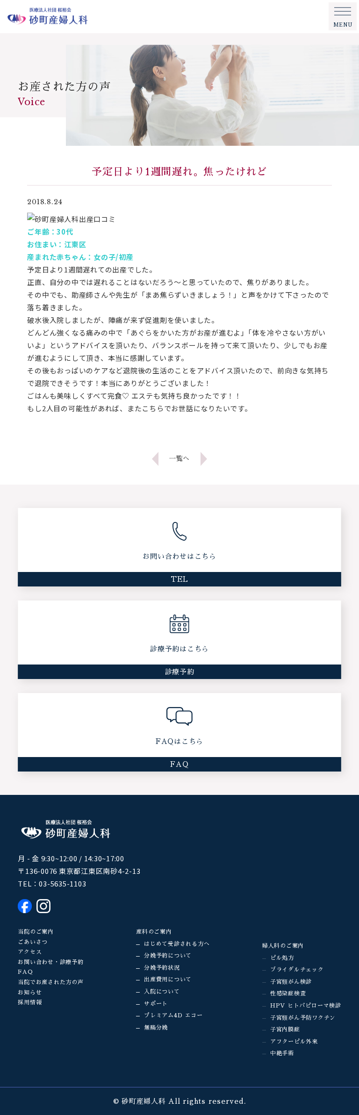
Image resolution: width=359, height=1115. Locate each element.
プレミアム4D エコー (173, 1015)
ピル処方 (282, 958)
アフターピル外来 (294, 1041)
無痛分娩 (156, 1027)
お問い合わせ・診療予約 (50, 962)
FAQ (25, 972)
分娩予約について (168, 955)
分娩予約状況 (162, 968)
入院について (162, 991)
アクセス (30, 952)
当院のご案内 (36, 932)
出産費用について (168, 979)
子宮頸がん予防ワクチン (303, 1018)
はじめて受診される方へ (176, 944)
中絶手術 (282, 1053)
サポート (156, 1004)
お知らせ (30, 992)
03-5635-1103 (62, 883)
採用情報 (30, 1002)
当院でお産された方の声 (50, 982)
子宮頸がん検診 (291, 982)
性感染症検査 (288, 993)
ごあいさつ (33, 942)
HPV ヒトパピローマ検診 (305, 1005)
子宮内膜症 (285, 1029)
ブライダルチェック (297, 969)
